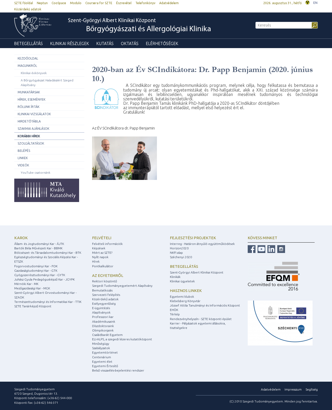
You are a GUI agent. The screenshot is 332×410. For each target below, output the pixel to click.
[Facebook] (251, 248)
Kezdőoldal (28, 58)
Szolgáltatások (31, 143)
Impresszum (293, 389)
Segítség (312, 389)
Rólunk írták (28, 106)
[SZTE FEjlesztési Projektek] (280, 322)
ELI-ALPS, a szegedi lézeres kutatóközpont (122, 339)
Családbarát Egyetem (107, 334)
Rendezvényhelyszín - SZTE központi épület (201, 319)
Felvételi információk (107, 243)
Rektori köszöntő (104, 281)
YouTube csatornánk (35, 172)
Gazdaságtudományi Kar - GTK (35, 270)
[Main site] (35, 25)
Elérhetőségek (162, 43)
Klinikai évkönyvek (34, 73)
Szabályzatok (101, 348)
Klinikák (175, 276)
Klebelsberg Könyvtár (185, 301)
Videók (23, 165)
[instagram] (280, 248)
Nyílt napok (100, 257)
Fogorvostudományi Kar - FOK (36, 266)
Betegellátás (28, 43)
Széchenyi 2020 (181, 257)
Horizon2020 (179, 248)
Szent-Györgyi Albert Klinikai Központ (139, 25)
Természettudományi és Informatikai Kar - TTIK (47, 301)
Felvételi (101, 238)
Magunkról (27, 65)
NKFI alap (176, 252)
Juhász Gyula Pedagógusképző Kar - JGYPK (44, 279)
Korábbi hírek (29, 136)
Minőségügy (100, 343)
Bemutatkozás (102, 290)
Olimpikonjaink (103, 330)
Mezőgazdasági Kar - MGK (32, 288)
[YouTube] (260, 248)
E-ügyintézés (101, 308)
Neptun (42, 3)
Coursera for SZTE (98, 3)
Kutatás (105, 43)
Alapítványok (101, 312)
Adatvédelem (169, 3)
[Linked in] (270, 248)
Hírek (96, 261)
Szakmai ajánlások (33, 128)
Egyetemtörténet (105, 352)
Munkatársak (29, 92)
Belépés (24, 150)
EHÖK (174, 309)
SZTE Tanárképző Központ (32, 306)
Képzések (98, 248)
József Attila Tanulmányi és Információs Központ (205, 305)
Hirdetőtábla (29, 121)
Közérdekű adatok (27, 9)
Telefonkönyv (145, 3)
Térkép (175, 314)
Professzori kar (103, 316)
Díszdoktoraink (103, 326)
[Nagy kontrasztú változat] (307, 2)
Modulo (75, 3)
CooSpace (59, 3)
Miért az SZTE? (102, 252)
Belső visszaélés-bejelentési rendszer (118, 370)
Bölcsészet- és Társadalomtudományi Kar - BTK (47, 252)
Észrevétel (124, 3)
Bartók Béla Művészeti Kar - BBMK (38, 248)
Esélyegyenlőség (104, 303)
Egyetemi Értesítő (105, 366)
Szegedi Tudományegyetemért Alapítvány (122, 285)
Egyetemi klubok (182, 296)
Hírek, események (31, 99)
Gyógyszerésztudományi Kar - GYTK (39, 275)
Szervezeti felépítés (106, 294)
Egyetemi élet (102, 361)
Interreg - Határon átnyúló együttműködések (202, 243)
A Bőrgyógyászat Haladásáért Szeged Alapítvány (47, 82)
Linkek (23, 158)
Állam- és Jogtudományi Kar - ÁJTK (39, 243)
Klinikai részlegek (69, 43)
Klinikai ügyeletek (182, 281)
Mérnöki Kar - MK (26, 283)
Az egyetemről (107, 275)
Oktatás (130, 43)
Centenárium (101, 357)
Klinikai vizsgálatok (34, 114)
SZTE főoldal (23, 3)
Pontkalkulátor (102, 266)
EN (315, 2)
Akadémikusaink (103, 321)
